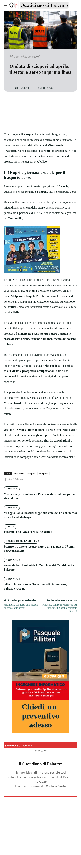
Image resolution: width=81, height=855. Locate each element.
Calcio (10, 526)
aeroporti (19, 473)
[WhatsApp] (53, 101)
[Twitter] (36, 101)
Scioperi (31, 473)
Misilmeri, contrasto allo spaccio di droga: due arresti (21, 606)
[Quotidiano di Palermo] (39, 5)
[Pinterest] (45, 101)
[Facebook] (27, 101)
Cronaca (12, 488)
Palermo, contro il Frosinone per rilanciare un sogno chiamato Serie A (59, 608)
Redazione (23, 88)
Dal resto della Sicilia (21, 541)
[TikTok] (38, 750)
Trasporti (43, 473)
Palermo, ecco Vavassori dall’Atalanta (28, 531)
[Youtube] (45, 750)
